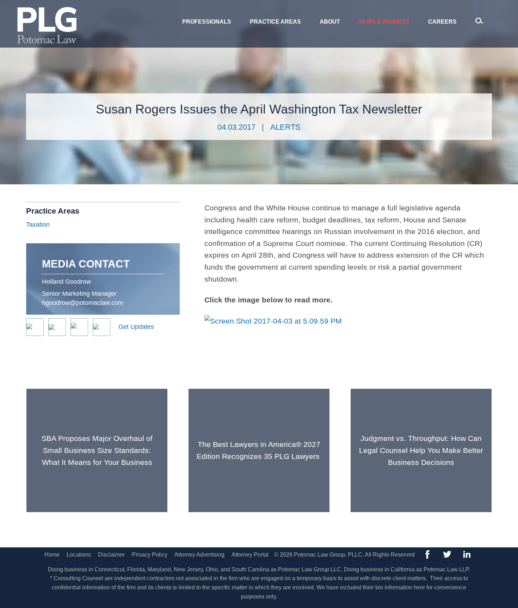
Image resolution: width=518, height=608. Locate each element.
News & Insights (383, 22)
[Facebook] (427, 554)
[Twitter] (447, 554)
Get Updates (136, 326)
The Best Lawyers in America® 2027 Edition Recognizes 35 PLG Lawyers (259, 450)
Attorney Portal (250, 555)
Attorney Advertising (199, 555)
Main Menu (235, 9)
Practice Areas (275, 22)
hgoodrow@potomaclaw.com (82, 302)
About (330, 22)
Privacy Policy (149, 555)
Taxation (38, 224)
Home (52, 555)
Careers (442, 22)
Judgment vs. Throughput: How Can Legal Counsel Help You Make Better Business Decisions (421, 450)
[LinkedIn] (467, 554)
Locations (79, 555)
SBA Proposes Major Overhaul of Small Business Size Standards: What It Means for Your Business (97, 450)
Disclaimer (111, 555)
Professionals (206, 22)
